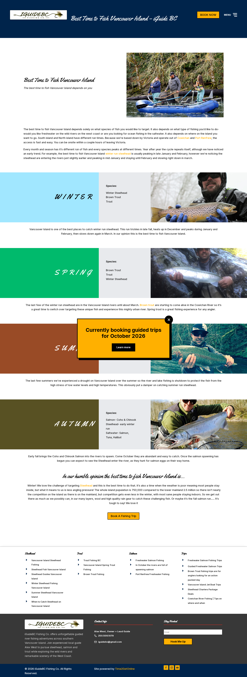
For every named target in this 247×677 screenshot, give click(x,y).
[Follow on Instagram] (171, 667)
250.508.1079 (106, 635)
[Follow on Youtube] (177, 667)
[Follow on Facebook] (166, 667)
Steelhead (86, 485)
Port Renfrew (203, 137)
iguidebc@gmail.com (110, 641)
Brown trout (147, 305)
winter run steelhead (118, 153)
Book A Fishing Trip (123, 516)
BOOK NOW (208, 15)
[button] (230, 15)
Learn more (123, 347)
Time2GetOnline (125, 668)
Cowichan (183, 137)
